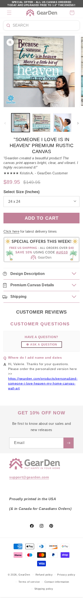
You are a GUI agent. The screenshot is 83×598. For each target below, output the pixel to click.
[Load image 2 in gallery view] (41, 122)
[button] (9, 13)
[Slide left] (5, 123)
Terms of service (29, 581)
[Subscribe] (68, 443)
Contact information (56, 581)
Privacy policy (66, 574)
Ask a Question (43, 344)
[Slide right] (78, 123)
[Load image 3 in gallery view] (62, 122)
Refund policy (44, 574)
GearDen (24, 574)
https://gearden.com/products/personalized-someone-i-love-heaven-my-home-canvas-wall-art (42, 383)
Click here (11, 231)
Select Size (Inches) (21, 192)
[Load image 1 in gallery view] (20, 122)
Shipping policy (43, 588)
